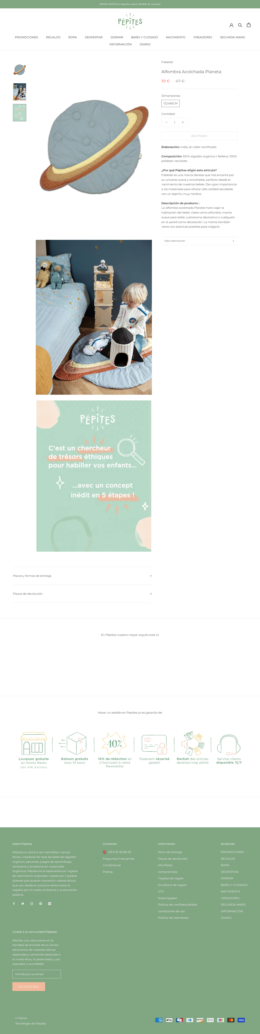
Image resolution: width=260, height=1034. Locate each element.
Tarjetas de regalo (170, 878)
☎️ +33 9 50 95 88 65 (117, 852)
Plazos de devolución (28, 593)
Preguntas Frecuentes (118, 858)
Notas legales (167, 898)
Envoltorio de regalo (172, 885)
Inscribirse (29, 986)
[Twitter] (22, 903)
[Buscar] (240, 25)
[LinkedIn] (49, 903)
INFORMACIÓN (120, 44)
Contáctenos (112, 865)
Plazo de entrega (170, 852)
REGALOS (53, 37)
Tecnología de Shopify (30, 1023)
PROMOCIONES (26, 37)
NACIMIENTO (175, 37)
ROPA (72, 37)
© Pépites (21, 1018)
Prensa (108, 872)
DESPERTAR (94, 37)
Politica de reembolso (173, 918)
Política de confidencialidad (177, 904)
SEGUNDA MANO (232, 37)
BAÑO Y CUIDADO (144, 37)
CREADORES (202, 37)
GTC (161, 891)
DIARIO (145, 44)
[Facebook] (13, 903)
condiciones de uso (171, 911)
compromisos (167, 872)
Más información (174, 240)
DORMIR (117, 37)
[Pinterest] (40, 903)
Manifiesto (165, 865)
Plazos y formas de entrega (32, 576)
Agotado (199, 135)
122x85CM (170, 103)
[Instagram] (31, 903)
